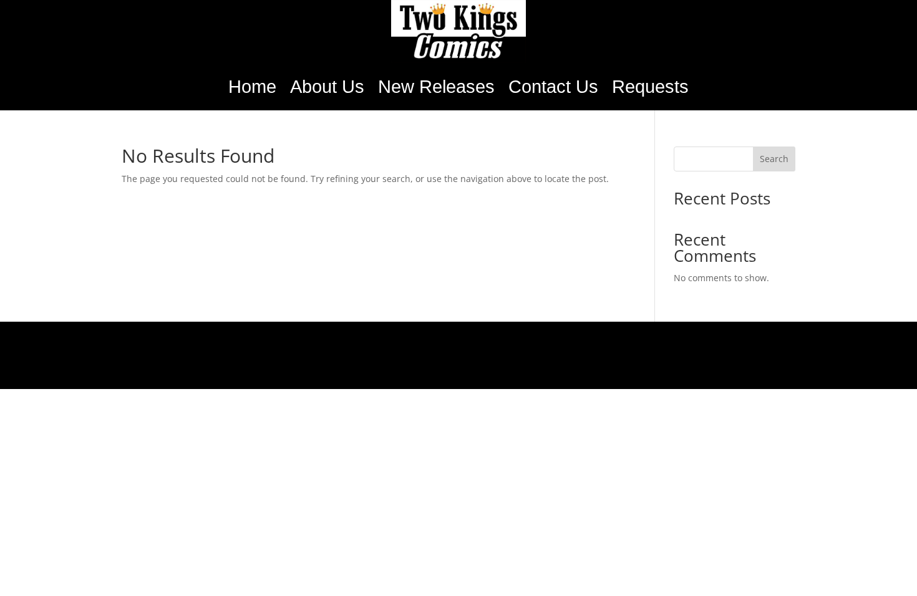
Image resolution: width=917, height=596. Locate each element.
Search (774, 159)
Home (252, 86)
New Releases (436, 86)
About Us (327, 86)
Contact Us (553, 86)
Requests (650, 86)
